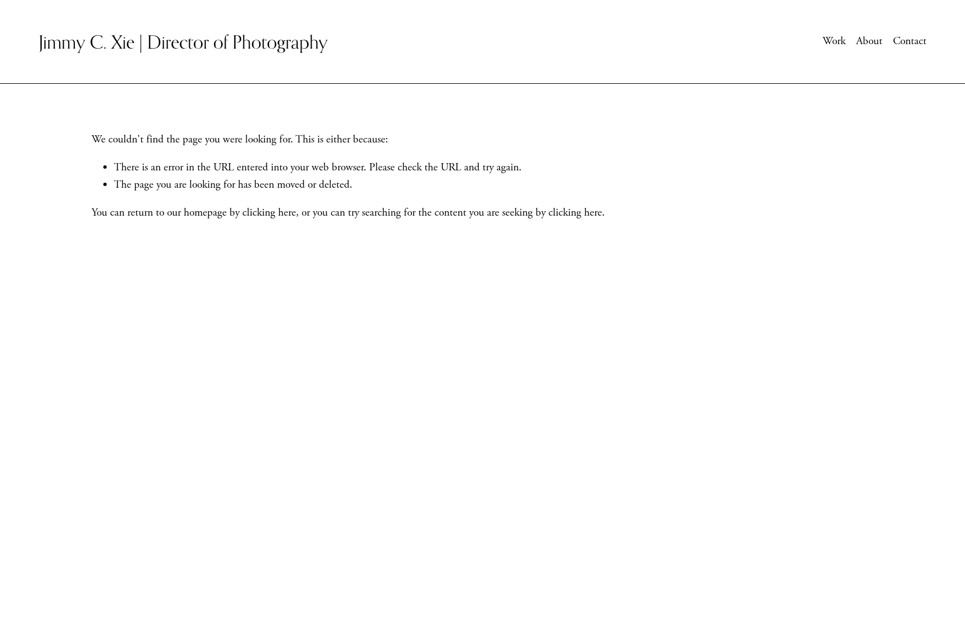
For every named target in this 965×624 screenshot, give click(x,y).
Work (834, 41)
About (869, 41)
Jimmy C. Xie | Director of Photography (183, 42)
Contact (909, 41)
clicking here (269, 213)
